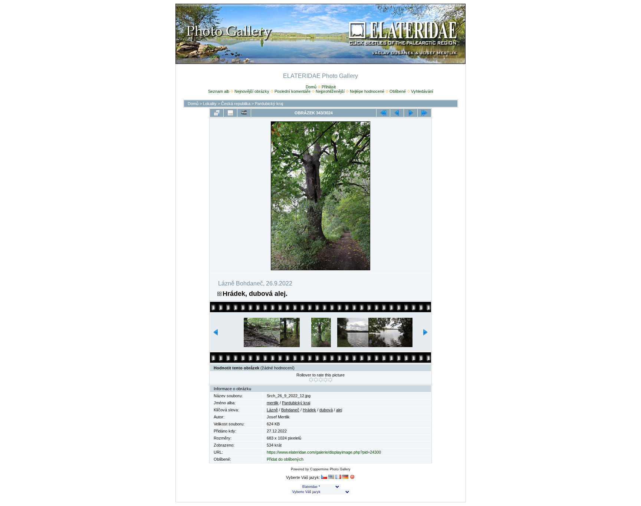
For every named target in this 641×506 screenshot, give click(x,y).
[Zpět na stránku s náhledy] (216, 113)
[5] (330, 379)
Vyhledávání (422, 91)
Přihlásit (329, 87)
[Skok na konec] (424, 113)
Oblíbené (397, 91)
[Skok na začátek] (383, 113)
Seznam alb (218, 91)
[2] (315, 379)
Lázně (272, 410)
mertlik (273, 403)
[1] (311, 379)
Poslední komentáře (292, 91)
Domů (311, 87)
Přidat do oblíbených (285, 459)
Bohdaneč (290, 410)
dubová (326, 410)
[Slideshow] (244, 113)
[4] (325, 379)
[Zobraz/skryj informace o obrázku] (230, 113)
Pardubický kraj (269, 103)
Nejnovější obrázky (251, 91)
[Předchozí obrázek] (397, 113)
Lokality (210, 103)
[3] (320, 379)
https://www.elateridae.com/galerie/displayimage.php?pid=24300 (324, 452)
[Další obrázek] (410, 113)
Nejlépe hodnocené (367, 91)
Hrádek (309, 410)
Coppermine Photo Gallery (330, 469)
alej (339, 410)
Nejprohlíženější (330, 91)
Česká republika (235, 103)
